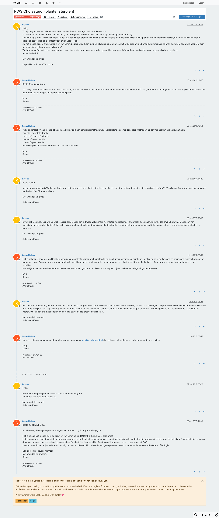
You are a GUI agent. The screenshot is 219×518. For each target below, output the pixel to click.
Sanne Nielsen (28, 80)
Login (32, 501)
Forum (17, 2)
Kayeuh (25, 24)
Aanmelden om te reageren (192, 17)
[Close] (202, 481)
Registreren (22, 501)
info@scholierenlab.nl (92, 340)
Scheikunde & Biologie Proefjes (29, 17)
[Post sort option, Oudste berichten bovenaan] (174, 17)
